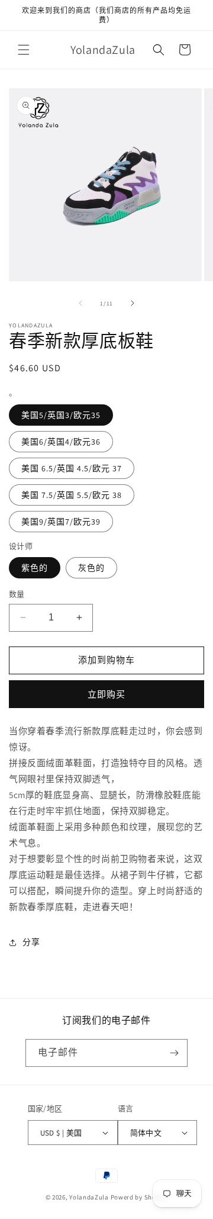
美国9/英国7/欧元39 (61, 521)
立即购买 (106, 694)
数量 (17, 594)
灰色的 (91, 567)
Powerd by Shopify (139, 1197)
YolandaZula (89, 1197)
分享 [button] (31, 942)
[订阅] (174, 1053)
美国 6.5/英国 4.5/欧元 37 (71, 468)
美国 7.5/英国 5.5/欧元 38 (71, 495)
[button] (24, 50)
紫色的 (34, 567)
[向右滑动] (133, 303)
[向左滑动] (80, 303)
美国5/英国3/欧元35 (61, 415)
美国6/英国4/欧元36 (61, 441)
